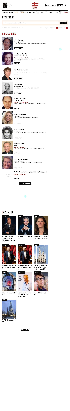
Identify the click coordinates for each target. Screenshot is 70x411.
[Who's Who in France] (35, 5)
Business (26, 12)
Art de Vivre (46, 12)
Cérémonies (66, 12)
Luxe (57, 12)
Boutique (11, 12)
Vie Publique (37, 12)
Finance (33, 12)
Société (42, 12)
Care (54, 12)
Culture (50, 12)
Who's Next (60, 12)
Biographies (5, 12)
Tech (30, 12)
